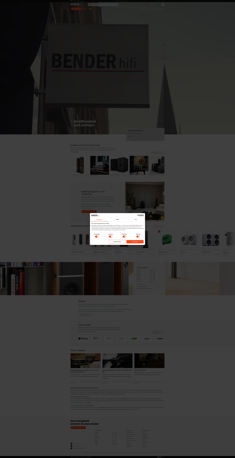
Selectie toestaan (117, 241)
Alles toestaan (135, 241)
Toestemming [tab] (99, 219)
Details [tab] (117, 219)
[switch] (110, 237)
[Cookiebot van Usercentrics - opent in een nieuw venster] (138, 215)
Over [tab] (136, 219)
